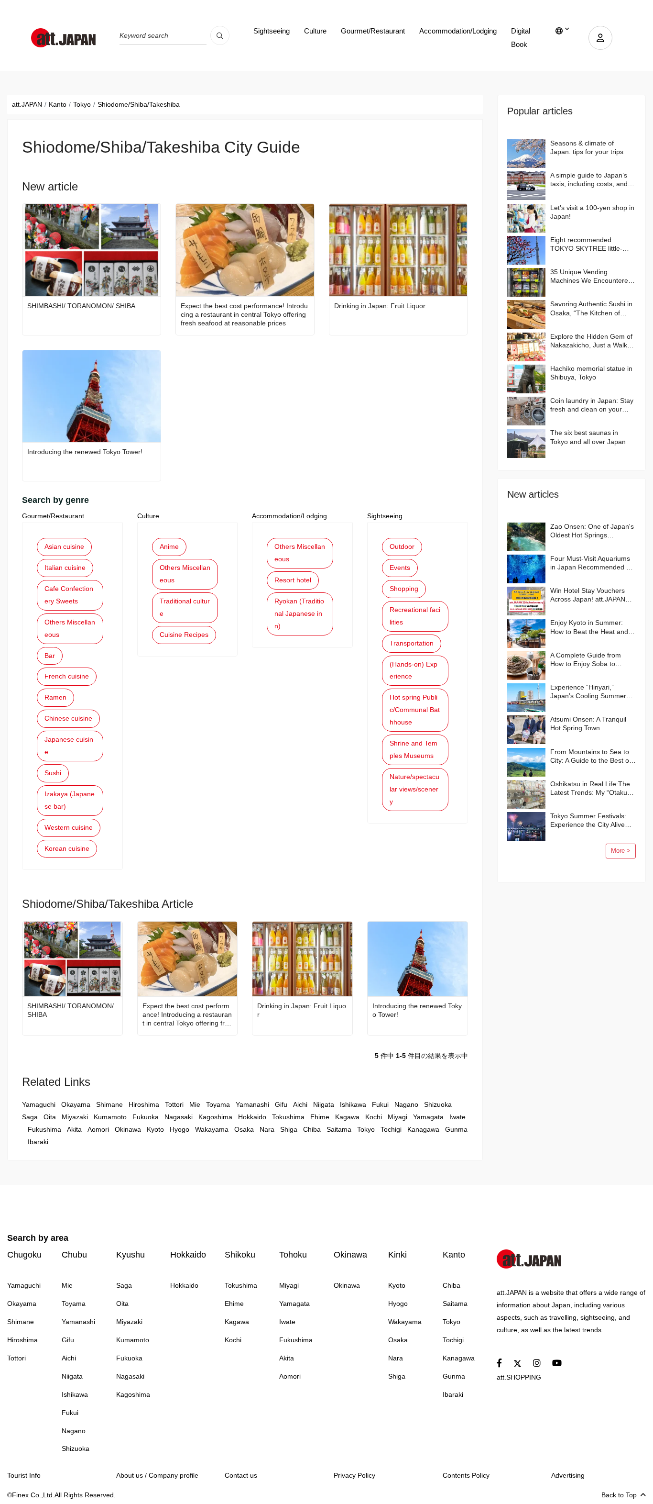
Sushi (52, 773)
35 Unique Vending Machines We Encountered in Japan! (591, 276)
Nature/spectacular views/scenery (414, 789)
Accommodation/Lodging (458, 31)
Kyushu (130, 1254)
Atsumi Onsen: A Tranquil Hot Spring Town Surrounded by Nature (588, 723)
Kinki (397, 1254)
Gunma (456, 1129)
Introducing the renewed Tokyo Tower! (84, 452)
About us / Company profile (157, 1475)
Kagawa (347, 1117)
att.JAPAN (27, 104)
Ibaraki (38, 1142)
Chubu (74, 1254)
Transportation (412, 643)
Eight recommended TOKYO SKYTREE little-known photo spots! (586, 244)
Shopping (404, 588)
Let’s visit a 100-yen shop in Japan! (592, 212)
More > (621, 850)
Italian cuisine (65, 567)
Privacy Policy (354, 1475)
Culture (315, 31)
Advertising (568, 1475)
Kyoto (155, 1129)
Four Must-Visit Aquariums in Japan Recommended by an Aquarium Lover (591, 563)
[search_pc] (219, 35)
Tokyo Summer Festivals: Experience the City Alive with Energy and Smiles (588, 820)
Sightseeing (271, 31)
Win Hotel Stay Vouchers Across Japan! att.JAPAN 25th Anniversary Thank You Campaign (592, 595)
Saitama (338, 1129)
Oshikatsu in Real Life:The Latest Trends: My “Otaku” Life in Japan (590, 788)
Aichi (300, 1104)
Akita (74, 1129)
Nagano (406, 1104)
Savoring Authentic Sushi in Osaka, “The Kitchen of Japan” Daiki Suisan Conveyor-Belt (591, 308)
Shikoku (240, 1254)
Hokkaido (252, 1117)
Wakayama (212, 1129)
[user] (600, 38)
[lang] (562, 31)
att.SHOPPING (519, 1377)
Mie (194, 1104)
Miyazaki (75, 1117)
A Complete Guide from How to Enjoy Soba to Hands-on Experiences (585, 659)
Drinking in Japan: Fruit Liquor (379, 306)
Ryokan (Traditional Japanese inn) (299, 613)
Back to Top (619, 1495)
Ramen (55, 697)
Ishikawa (353, 1104)
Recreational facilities (415, 616)
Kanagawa (423, 1129)
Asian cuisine (64, 546)
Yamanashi (252, 1104)
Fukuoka (145, 1117)
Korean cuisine (66, 848)
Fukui (380, 1104)
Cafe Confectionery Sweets (68, 595)
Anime (169, 546)
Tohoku (293, 1254)
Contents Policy (466, 1475)
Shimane (109, 1104)
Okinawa (128, 1129)
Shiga (288, 1129)
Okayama (75, 1104)
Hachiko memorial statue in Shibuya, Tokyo (591, 373)
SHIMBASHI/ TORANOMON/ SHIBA (81, 306)
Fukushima (44, 1129)
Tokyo (82, 104)
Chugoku (24, 1254)
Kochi (373, 1117)
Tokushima (288, 1117)
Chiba (312, 1129)
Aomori (98, 1129)
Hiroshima (144, 1104)
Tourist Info (24, 1475)
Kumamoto (110, 1117)
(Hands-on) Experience (413, 670)
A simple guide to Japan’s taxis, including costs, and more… (589, 179)
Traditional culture (185, 607)
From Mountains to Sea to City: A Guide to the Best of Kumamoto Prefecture (590, 756)
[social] (499, 1363)
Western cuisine (68, 827)
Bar (49, 655)
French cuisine (66, 676)
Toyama (218, 1104)
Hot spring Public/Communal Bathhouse (415, 709)
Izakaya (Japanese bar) (69, 800)
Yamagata (428, 1117)
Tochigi (391, 1129)
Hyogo (179, 1129)
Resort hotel (292, 580)
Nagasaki (178, 1117)
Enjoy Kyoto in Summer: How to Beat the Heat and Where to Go (589, 627)
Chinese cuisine (68, 718)
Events (400, 567)
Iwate (457, 1117)
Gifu (281, 1104)
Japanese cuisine (68, 745)
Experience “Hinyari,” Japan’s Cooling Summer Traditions (588, 691)
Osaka (244, 1129)
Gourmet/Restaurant (373, 31)
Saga (30, 1117)
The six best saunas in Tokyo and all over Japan (588, 437)
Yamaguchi (38, 1104)
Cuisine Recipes (184, 634)
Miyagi (397, 1117)
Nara (267, 1129)
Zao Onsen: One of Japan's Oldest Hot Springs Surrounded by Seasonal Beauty (592, 531)
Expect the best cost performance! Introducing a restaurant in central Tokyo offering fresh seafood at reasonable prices (244, 314)
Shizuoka (438, 1104)
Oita (50, 1117)
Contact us (241, 1475)
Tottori (174, 1104)
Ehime (319, 1117)
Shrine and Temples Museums (413, 749)
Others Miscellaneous (69, 628)
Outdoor (402, 546)
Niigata (323, 1104)
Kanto (57, 104)
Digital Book (520, 37)
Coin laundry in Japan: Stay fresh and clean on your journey (591, 405)
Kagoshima (215, 1117)
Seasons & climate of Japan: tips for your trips (586, 147)
